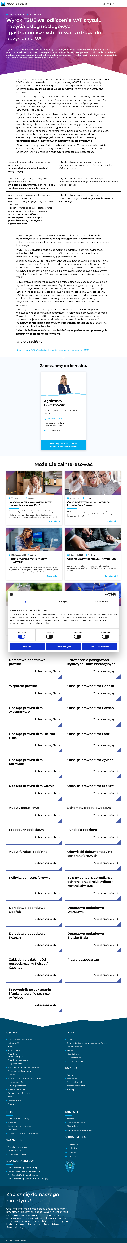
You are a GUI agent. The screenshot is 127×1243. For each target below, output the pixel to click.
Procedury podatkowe (27, 830)
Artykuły (35, 14)
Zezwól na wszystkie (100, 647)
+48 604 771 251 (54, 418)
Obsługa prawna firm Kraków (90, 786)
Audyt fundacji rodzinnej (28, 852)
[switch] (49, 637)
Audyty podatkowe (24, 808)
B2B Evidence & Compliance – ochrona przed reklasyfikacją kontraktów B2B (91, 881)
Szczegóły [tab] (63, 601)
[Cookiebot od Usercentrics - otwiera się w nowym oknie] (106, 594)
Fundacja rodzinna (82, 830)
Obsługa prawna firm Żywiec (90, 760)
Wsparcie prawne (23, 686)
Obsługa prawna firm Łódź (88, 734)
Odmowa (27, 647)
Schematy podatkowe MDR (89, 808)
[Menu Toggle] (123, 3)
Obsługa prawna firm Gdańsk (90, 686)
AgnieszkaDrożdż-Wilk (54, 403)
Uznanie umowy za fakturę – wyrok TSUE (92, 558)
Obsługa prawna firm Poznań (90, 708)
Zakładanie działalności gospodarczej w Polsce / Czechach (28, 963)
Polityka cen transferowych (31, 877)
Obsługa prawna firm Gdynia (32, 786)
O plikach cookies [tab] (101, 601)
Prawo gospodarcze (83, 959)
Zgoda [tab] (26, 601)
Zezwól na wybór (63, 647)
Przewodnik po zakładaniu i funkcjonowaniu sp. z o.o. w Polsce (30, 993)
